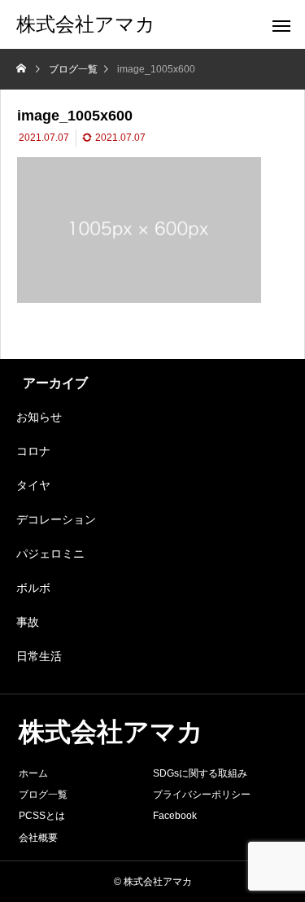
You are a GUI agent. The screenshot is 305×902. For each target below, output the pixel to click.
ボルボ (33, 587)
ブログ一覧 (43, 794)
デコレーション (56, 519)
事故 (27, 621)
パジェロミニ (50, 553)
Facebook (175, 815)
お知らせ (39, 416)
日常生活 (39, 656)
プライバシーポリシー (202, 794)
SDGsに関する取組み (200, 773)
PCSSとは (42, 815)
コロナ (33, 451)
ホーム (33, 773)
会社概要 (38, 837)
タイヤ (33, 485)
